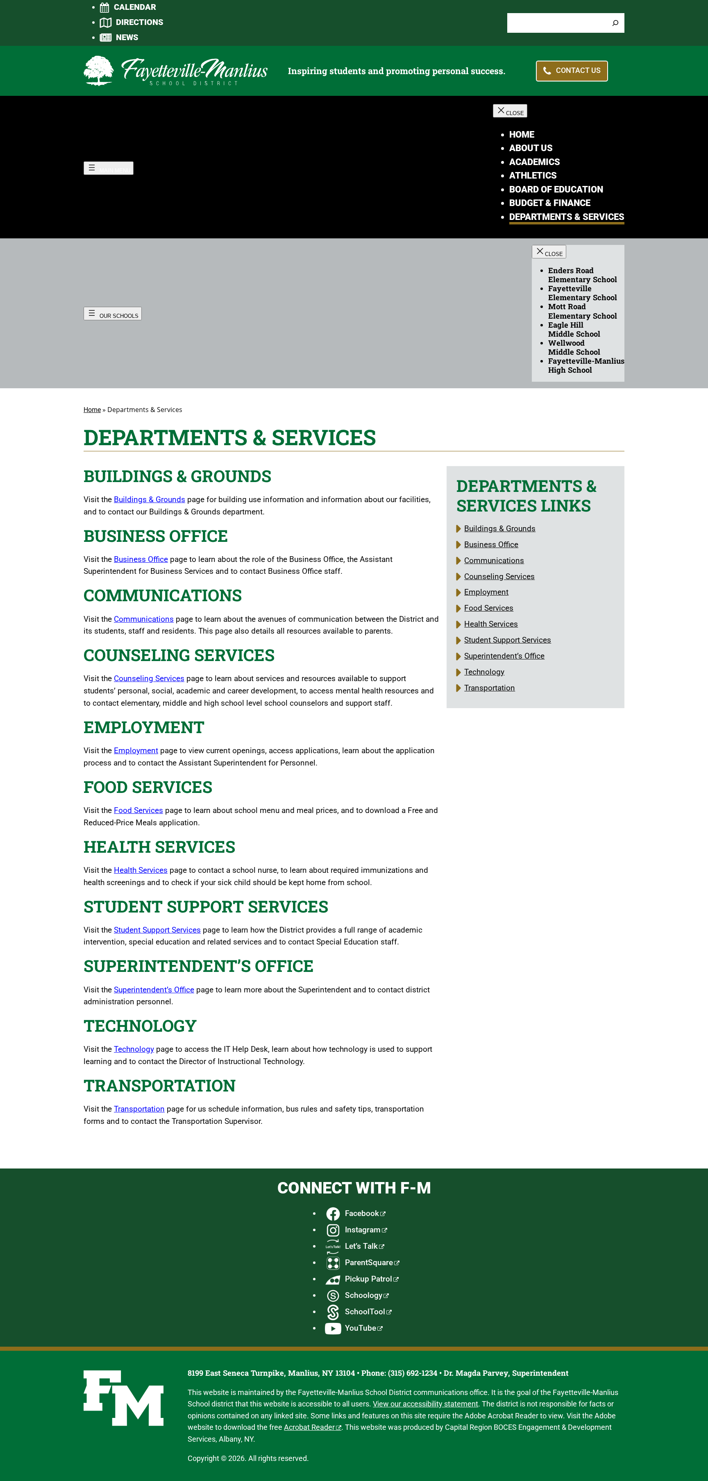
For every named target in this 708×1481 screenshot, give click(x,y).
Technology (134, 1049)
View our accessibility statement (425, 1403)
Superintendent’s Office (154, 989)
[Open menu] (109, 168)
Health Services (141, 870)
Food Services (138, 810)
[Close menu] (510, 111)
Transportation (139, 1109)
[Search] (615, 23)
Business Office (141, 559)
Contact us (578, 70)
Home (92, 410)
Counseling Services (149, 678)
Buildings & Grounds (149, 499)
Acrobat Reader (309, 1427)
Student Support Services (157, 930)
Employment (136, 750)
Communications (144, 619)
